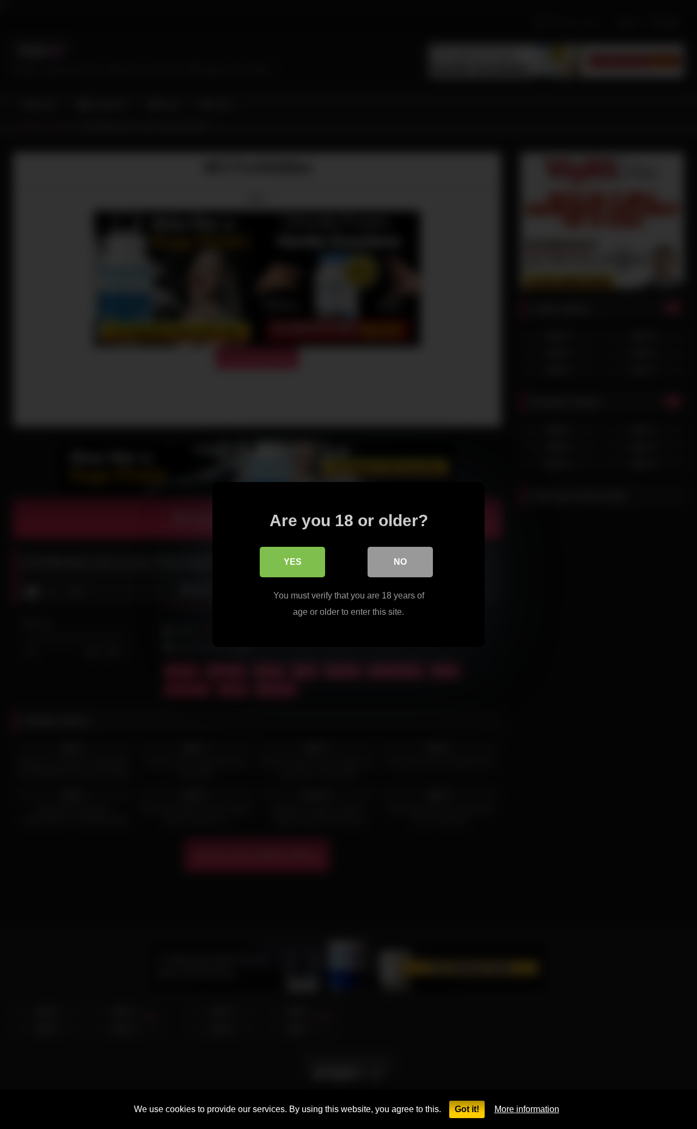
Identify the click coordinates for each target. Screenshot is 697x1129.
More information (526, 1109)
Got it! (467, 1109)
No (400, 561)
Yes (293, 561)
